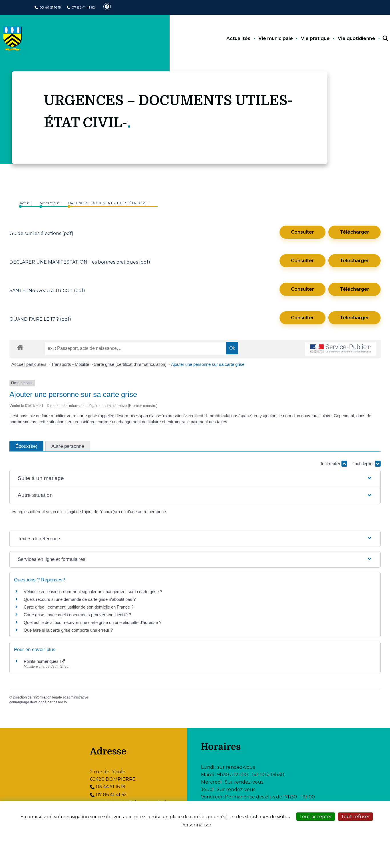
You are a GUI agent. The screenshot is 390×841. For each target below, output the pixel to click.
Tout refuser (355, 816)
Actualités (238, 38)
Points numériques (42, 661)
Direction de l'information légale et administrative (50, 697)
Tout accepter (315, 816)
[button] (195, 478)
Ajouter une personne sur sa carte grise (207, 364)
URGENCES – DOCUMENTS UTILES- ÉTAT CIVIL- (108, 203)
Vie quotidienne (356, 38)
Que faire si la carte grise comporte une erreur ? (68, 630)
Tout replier (330, 463)
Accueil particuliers (29, 364)
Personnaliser (196, 825)
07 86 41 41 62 (83, 7)
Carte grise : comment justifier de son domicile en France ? (78, 607)
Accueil (25, 203)
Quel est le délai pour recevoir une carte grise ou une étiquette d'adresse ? (92, 622)
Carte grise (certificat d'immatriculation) (130, 364)
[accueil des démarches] (20, 346)
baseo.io (60, 702)
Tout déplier (364, 463)
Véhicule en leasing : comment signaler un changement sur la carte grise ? (93, 591)
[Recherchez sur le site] (380, 38)
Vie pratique (315, 38)
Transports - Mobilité (70, 364)
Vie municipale (275, 38)
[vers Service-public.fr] (340, 349)
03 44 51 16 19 (50, 7)
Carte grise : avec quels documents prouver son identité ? (78, 614)
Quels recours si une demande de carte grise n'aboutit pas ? (80, 599)
